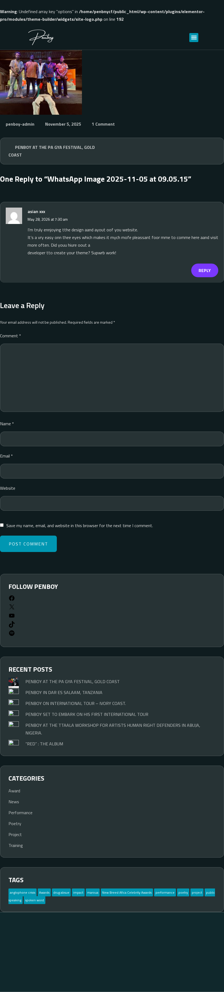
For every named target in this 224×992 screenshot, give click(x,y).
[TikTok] (11, 626)
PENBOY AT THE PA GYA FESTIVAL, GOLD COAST (51, 151)
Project (15, 834)
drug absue (61, 892)
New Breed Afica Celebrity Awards (127, 892)
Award (14, 790)
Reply (205, 270)
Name (7, 423)
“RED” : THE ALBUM (44, 743)
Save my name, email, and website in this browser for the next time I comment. (79, 525)
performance (165, 892)
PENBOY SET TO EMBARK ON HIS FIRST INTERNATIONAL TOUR (86, 714)
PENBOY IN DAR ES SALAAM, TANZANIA (63, 692)
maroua (92, 892)
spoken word (34, 900)
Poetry (14, 823)
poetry (183, 892)
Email (6, 456)
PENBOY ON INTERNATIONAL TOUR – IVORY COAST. (75, 703)
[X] (11, 608)
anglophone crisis (22, 892)
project (197, 892)
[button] (193, 37)
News (13, 801)
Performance (20, 812)
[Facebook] (11, 600)
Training (15, 845)
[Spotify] (11, 634)
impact (78, 892)
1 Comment (103, 124)
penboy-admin (20, 124)
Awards (44, 892)
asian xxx (36, 211)
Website (7, 488)
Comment (10, 335)
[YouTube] (11, 617)
